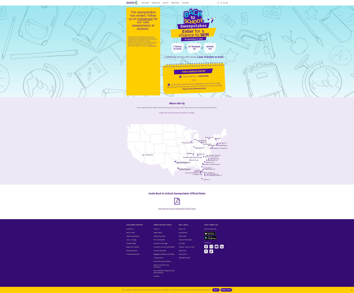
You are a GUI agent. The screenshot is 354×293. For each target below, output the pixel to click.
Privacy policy (158, 258)
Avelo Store (183, 254)
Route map (182, 236)
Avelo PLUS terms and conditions (161, 266)
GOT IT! (216, 290)
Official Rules (152, 46)
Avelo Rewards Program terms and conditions (164, 272)
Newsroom (182, 251)
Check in (156, 229)
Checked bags (131, 243)
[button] (352, 290)
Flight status (157, 233)
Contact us (130, 229)
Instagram (145, 19)
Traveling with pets (133, 254)
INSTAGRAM (203, 76)
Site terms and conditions (162, 261)
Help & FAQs (130, 233)
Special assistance (132, 236)
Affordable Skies (184, 258)
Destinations (183, 233)
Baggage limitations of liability (164, 254)
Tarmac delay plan (159, 251)
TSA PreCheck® (159, 240)
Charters (156, 276)
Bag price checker (132, 247)
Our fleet (182, 243)
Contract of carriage (160, 243)
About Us (182, 229)
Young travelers (131, 251)
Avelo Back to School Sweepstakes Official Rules (177, 209)
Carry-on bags (131, 240)
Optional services (159, 236)
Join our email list (210, 229)
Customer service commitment (164, 247)
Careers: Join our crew (186, 247)
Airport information (185, 240)
